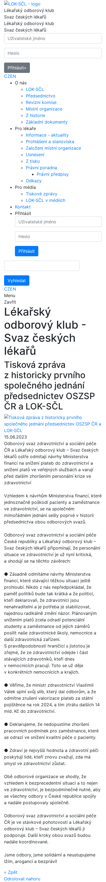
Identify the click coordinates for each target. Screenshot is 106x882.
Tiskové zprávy (41, 193)
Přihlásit (17, 67)
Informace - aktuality (47, 135)
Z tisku (33, 161)
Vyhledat (17, 280)
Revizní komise (41, 102)
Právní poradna (41, 167)
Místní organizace (44, 109)
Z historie (35, 115)
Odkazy (34, 180)
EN (13, 76)
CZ (7, 76)
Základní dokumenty (47, 122)
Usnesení (35, 154)
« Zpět (10, 872)
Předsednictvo (40, 95)
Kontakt (23, 206)
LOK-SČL (35, 89)
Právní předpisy (53, 174)
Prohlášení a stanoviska (50, 141)
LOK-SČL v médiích (45, 200)
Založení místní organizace (53, 148)
